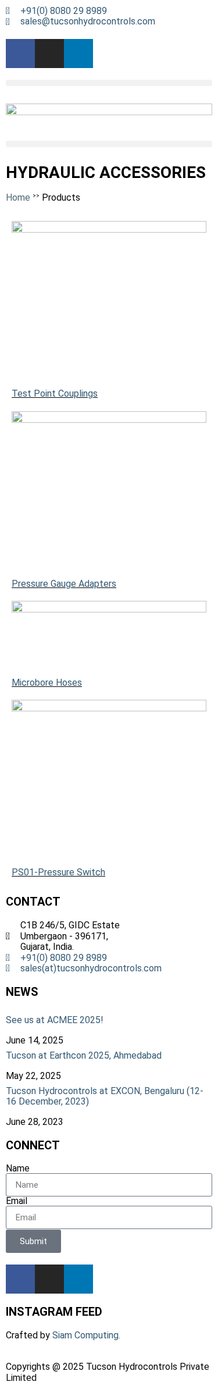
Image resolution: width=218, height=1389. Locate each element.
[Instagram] (49, 53)
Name (18, 1168)
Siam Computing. (86, 1335)
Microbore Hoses (47, 682)
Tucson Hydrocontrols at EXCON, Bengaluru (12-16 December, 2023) (104, 1096)
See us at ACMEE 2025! (54, 1019)
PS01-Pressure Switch (58, 872)
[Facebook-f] (20, 53)
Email (16, 1201)
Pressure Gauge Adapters (64, 583)
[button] (109, 83)
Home (18, 197)
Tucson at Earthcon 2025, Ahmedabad (84, 1055)
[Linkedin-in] (78, 53)
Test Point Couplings (55, 393)
